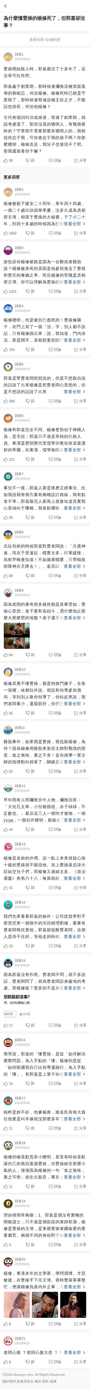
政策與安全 (25, 1381)
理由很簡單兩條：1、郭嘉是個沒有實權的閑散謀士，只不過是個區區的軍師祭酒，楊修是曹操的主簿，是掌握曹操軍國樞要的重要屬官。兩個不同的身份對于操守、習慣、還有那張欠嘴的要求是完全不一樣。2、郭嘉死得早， (45, 1226)
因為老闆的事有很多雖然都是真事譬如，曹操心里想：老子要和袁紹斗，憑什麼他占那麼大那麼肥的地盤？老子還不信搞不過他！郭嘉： (45, 611)
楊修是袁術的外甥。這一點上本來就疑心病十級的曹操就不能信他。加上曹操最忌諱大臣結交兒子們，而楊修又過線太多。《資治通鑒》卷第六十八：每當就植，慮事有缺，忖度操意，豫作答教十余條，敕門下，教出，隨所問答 (45, 869)
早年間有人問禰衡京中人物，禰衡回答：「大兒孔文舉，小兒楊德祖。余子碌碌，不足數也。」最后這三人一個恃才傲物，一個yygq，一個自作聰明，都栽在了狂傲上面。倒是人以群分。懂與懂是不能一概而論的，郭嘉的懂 (45, 811)
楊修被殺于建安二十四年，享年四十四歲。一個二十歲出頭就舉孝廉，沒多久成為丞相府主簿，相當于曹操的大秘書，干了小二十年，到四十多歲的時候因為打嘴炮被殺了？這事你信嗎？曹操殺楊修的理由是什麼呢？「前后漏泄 (45, 214)
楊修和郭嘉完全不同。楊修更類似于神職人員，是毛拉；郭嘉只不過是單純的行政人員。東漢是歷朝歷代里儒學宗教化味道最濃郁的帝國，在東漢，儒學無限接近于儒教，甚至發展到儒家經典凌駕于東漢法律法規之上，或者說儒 (45, 440)
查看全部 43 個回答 (45, 40)
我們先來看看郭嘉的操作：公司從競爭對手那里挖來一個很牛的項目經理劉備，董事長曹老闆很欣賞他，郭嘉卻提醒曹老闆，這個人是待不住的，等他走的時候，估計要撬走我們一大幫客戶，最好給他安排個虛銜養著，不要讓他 (45, 927)
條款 (38, 1381)
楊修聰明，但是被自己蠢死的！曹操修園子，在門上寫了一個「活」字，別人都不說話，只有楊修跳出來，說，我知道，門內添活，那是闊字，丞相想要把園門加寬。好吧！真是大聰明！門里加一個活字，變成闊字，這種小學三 (45, 331)
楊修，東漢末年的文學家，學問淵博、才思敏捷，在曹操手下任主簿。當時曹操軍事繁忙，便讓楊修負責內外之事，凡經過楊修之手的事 (45, 1280)
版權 (53, 1381)
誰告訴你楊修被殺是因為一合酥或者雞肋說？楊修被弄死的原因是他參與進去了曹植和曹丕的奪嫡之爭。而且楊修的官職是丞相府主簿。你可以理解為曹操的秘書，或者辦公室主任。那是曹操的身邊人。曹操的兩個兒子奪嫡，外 (45, 273)
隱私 (45, 1381)
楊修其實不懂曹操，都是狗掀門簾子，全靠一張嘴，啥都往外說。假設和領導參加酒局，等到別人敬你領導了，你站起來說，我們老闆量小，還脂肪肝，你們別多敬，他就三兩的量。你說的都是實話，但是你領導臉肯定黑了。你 (45, 694)
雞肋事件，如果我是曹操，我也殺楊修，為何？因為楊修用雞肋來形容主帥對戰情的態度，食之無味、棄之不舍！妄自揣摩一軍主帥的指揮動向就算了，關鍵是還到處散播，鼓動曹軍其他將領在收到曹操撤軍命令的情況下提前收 (45, 752)
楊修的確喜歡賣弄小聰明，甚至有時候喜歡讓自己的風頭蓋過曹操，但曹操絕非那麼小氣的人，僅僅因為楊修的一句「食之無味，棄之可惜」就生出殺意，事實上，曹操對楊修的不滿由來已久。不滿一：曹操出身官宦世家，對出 (45, 1168)
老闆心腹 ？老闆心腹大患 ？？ (42, 1352)
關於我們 (9, 1381)
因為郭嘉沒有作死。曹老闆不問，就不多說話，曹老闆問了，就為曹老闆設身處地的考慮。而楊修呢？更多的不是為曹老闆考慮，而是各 (45, 982)
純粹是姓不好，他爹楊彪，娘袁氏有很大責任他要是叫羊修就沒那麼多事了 (45, 1115)
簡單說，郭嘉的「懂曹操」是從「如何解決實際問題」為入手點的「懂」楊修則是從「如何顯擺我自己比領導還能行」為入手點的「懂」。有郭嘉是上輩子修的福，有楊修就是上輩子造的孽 (45, 1065)
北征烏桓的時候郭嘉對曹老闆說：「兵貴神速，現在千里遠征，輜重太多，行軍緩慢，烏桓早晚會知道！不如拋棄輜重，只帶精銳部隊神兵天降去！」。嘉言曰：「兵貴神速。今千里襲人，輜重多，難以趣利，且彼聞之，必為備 (45, 557)
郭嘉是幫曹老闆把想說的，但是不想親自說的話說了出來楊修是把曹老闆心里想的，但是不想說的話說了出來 (45, 385)
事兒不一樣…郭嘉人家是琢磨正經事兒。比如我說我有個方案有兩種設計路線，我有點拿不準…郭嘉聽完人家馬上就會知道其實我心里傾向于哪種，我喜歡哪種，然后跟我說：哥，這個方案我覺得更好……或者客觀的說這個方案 (45, 499)
